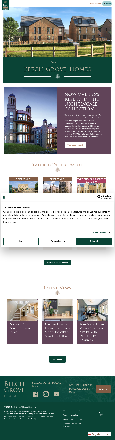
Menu (108, 4)
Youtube (56, 394)
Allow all (94, 241)
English (95, 434)
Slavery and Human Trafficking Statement (74, 424)
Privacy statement (69, 411)
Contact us (103, 389)
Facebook (35, 394)
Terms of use (83, 411)
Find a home (95, 4)
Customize (56, 241)
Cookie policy (68, 419)
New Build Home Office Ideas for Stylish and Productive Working (92, 332)
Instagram (46, 394)
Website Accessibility (71, 415)
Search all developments (57, 263)
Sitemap (79, 419)
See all (57, 359)
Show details (99, 233)
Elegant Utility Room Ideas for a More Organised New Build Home (57, 330)
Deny (21, 241)
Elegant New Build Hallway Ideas (20, 328)
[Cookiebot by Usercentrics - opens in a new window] (99, 197)
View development (75, 145)
